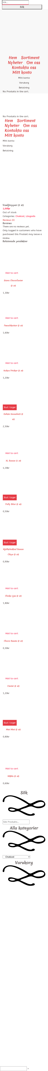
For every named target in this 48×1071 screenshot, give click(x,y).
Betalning (24, 87)
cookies (24, 933)
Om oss (33, 62)
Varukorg (24, 82)
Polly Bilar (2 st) (13, 504)
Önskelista (24, 948)
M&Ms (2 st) (13, 776)
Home (6, 173)
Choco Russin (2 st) (13, 641)
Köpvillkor (24, 940)
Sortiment (30, 57)
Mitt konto (22, 72)
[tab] (24, 220)
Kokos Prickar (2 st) (13, 370)
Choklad (19, 216)
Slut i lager (10, 407)
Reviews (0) (9, 220)
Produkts (15, 173)
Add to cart (11, 273)
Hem (13, 57)
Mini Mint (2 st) (13, 729)
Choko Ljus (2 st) (13, 596)
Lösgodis (30, 216)
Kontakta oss (24, 67)
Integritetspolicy (24, 936)
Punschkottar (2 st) (13, 325)
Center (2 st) (13, 686)
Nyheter (15, 62)
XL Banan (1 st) (13, 460)
